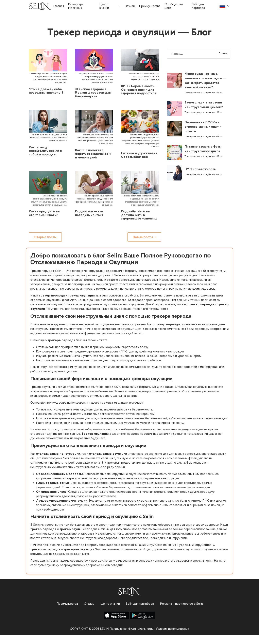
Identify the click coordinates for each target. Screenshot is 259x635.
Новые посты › (144, 237)
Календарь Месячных (75, 6)
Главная (58, 6)
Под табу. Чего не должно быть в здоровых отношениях (139, 214)
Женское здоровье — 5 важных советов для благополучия (93, 92)
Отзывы (130, 6)
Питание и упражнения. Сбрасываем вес (139, 155)
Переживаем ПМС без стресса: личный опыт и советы (203, 126)
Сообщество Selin (174, 6)
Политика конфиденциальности (131, 629)
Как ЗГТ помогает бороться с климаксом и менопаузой (93, 153)
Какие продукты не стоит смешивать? (44, 213)
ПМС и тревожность (200, 169)
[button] (225, 6)
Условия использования (172, 629)
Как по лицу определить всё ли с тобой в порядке (45, 150)
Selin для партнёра (198, 6)
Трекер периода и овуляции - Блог (203, 92)
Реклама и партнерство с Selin (181, 603)
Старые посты (45, 237)
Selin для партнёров (140, 603)
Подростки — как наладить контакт (89, 213)
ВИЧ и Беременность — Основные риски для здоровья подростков (140, 89)
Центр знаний (104, 6)
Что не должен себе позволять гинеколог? (46, 91)
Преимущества (149, 6)
